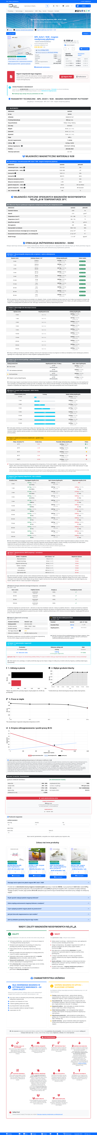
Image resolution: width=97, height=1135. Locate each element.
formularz (54, 89)
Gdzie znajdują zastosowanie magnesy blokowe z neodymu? (26, 903)
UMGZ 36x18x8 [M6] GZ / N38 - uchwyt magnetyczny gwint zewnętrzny (58, 866)
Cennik (44, 11)
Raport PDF (67, 77)
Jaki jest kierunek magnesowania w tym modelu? (23, 914)
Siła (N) (37, 822)
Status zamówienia (13, 1)
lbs (63, 822)
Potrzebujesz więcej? (81, 54)
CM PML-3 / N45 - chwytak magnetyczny (36, 866)
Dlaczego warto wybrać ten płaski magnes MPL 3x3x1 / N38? (26, 882)
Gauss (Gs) (10, 830)
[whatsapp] (86, 11)
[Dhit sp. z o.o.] (13, 6)
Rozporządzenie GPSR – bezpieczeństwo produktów (20, 61)
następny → (87, 33)
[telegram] (88, 11)
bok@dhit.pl (88, 1)
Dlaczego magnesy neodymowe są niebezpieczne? (50, 1114)
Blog (40, 11)
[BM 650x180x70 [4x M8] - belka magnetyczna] (16, 854)
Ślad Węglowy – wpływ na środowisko (18, 59)
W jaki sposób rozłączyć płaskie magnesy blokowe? (23, 898)
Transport (50, 11)
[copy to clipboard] (76, 11)
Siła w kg (9, 822)
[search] (47, 5)
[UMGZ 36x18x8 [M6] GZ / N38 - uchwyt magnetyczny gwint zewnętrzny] (58, 854)
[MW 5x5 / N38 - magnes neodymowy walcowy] (79, 854)
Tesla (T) (51, 830)
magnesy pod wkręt (82, 1063)
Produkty (10, 11)
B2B (36, 11)
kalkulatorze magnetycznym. (49, 90)
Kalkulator (82, 77)
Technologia (19, 11)
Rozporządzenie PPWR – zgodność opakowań (20, 63)
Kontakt (57, 11)
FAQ (7, 1)
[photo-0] (19, 53)
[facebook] (82, 11)
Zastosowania (29, 11)
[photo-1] (22, 53)
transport (70, 45)
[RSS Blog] (80, 11)
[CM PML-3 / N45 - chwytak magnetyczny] (37, 854)
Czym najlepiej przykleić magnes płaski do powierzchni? (24, 909)
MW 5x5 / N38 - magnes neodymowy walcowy (78, 866)
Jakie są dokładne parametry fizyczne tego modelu (23, 919)
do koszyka (85, 49)
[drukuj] (78, 11)
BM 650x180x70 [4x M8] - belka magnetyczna (15, 866)
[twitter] (84, 11)
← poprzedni (11, 33)
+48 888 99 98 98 (24, 89)
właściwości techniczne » (43, 67)
